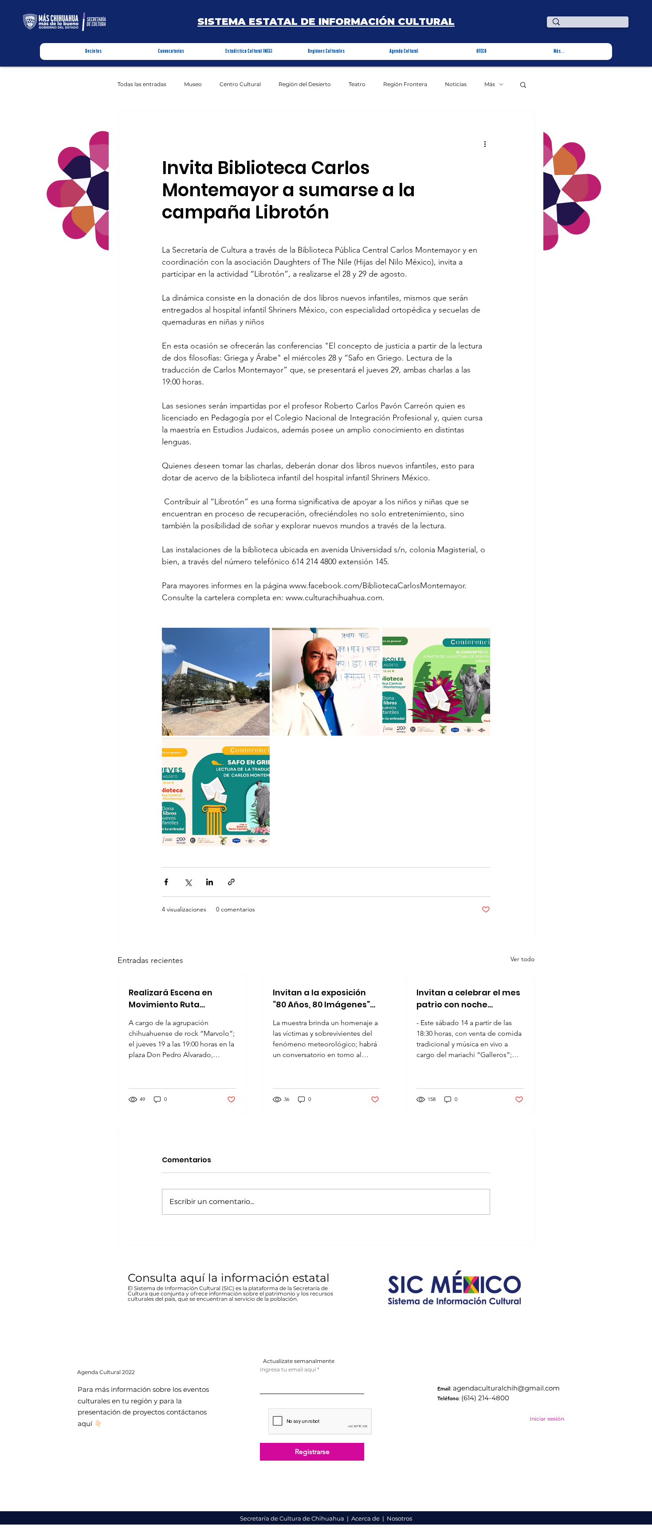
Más (489, 84)
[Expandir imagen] (216, 682)
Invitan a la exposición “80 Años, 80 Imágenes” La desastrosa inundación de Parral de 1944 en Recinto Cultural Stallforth (323, 998)
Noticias (456, 84)
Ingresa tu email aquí (288, 1369)
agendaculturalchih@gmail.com (506, 1388)
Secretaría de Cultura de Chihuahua (293, 1518)
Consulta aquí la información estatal (230, 1277)
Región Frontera (405, 84)
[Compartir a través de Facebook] (166, 882)
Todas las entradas (142, 84)
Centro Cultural (240, 84)
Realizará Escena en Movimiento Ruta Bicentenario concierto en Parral (176, 998)
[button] (93, 51)
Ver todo (522, 959)
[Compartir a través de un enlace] (231, 882)
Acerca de (366, 1518)
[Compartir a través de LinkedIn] (209, 882)
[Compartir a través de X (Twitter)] (188, 882)
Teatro (357, 84)
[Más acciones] (484, 143)
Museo (193, 84)
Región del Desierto (305, 84)
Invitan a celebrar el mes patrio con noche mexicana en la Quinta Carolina (468, 998)
